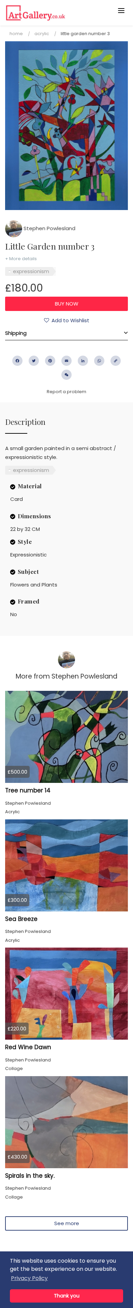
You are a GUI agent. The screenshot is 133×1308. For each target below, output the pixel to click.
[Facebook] (17, 361)
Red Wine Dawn (28, 1047)
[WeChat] (66, 375)
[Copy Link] (115, 361)
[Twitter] (34, 361)
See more (66, 1223)
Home (16, 33)
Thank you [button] (66, 1295)
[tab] (66, 333)
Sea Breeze (21, 919)
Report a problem (66, 391)
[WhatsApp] (99, 361)
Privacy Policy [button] (29, 1278)
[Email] (66, 361)
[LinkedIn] (83, 361)
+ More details (21, 258)
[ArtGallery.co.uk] (53, 13)
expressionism (31, 271)
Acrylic (41, 33)
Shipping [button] (16, 333)
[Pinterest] (50, 361)
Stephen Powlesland (48, 228)
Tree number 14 (27, 790)
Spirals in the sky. (30, 1176)
